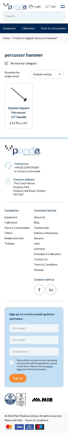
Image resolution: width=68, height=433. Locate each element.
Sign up (17, 378)
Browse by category (24, 63)
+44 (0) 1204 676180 (26, 167)
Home (6, 38)
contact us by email (28, 171)
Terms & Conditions (36, 420)
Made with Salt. (14, 420)
